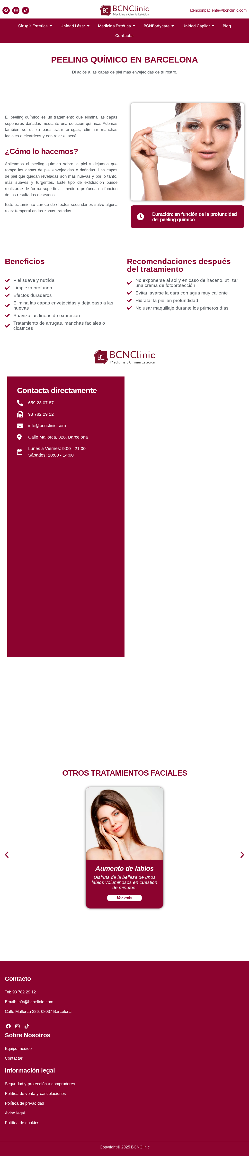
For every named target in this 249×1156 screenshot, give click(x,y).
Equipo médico (18, 1048)
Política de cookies (22, 1122)
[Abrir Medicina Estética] (134, 26)
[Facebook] (6, 10)
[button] (6, 854)
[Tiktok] (25, 10)
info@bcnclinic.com (35, 1002)
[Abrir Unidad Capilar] (213, 26)
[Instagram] (15, 10)
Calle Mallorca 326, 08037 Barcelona (38, 1011)
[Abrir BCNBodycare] (173, 26)
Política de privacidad (24, 1103)
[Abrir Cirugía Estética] (51, 26)
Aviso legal (15, 1113)
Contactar (14, 1058)
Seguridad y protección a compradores (40, 1084)
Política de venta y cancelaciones (35, 1093)
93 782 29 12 (24, 992)
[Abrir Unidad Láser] (88, 26)
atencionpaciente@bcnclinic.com (218, 10)
